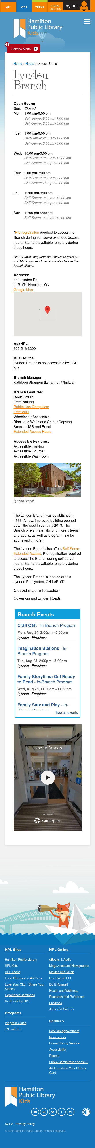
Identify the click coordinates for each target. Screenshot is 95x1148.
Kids (24, 7)
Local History (55, 7)
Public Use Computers (31, 406)
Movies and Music (61, 972)
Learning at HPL (60, 978)
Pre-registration (27, 232)
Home (18, 63)
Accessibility (57, 1049)
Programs (13, 1012)
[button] (47, 310)
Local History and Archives (23, 978)
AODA (9, 1123)
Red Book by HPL (17, 1001)
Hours (30, 63)
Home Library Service (64, 1043)
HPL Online (58, 949)
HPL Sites (13, 949)
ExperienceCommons (20, 995)
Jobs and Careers (61, 1009)
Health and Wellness (63, 990)
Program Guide (15, 1023)
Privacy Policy (25, 1123)
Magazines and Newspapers (69, 965)
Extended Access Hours (32, 431)
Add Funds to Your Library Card (67, 1070)
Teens (39, 7)
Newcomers (57, 1037)
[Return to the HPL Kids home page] (38, 29)
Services (56, 1020)
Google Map (23, 289)
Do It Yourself (58, 984)
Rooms (54, 1055)
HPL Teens (12, 972)
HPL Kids (11, 965)
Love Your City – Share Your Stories (24, 986)
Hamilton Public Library (21, 959)
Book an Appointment (64, 1031)
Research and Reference (66, 996)
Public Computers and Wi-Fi (68, 1062)
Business (55, 1003)
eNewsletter (13, 1029)
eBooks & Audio (60, 959)
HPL (8, 7)
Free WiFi (21, 411)
